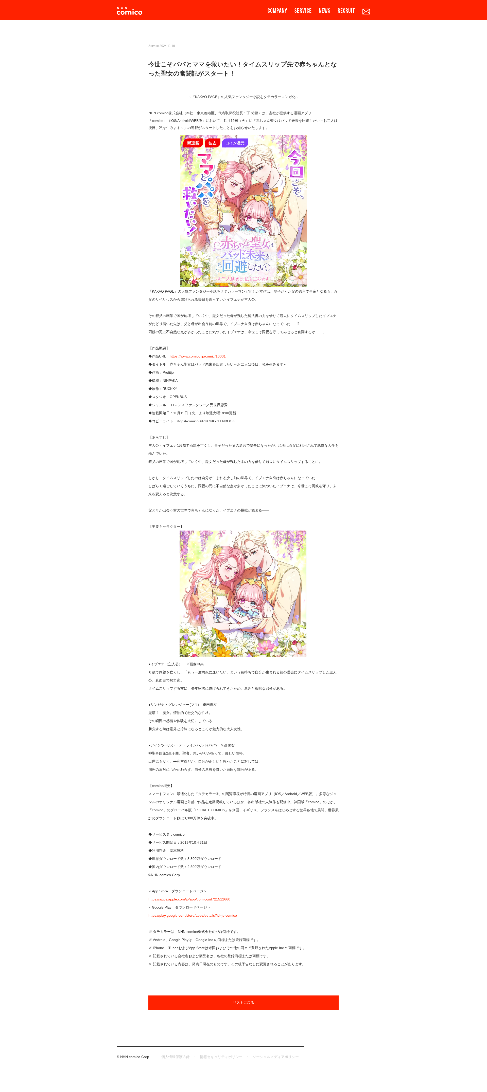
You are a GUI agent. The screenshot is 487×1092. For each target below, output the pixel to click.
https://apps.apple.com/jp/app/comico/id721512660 (189, 899)
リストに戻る (243, 1003)
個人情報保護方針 (175, 1057)
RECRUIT (346, 11)
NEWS (325, 11)
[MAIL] (366, 11)
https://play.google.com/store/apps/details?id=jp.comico (192, 915)
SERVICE (303, 11)
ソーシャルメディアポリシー (276, 1057)
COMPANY (277, 11)
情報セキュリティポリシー (221, 1057)
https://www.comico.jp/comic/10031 (198, 356)
